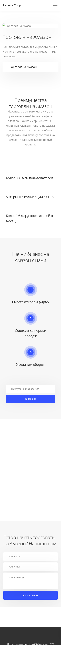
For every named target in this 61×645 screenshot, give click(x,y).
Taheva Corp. (12, 5)
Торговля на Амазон (23, 67)
